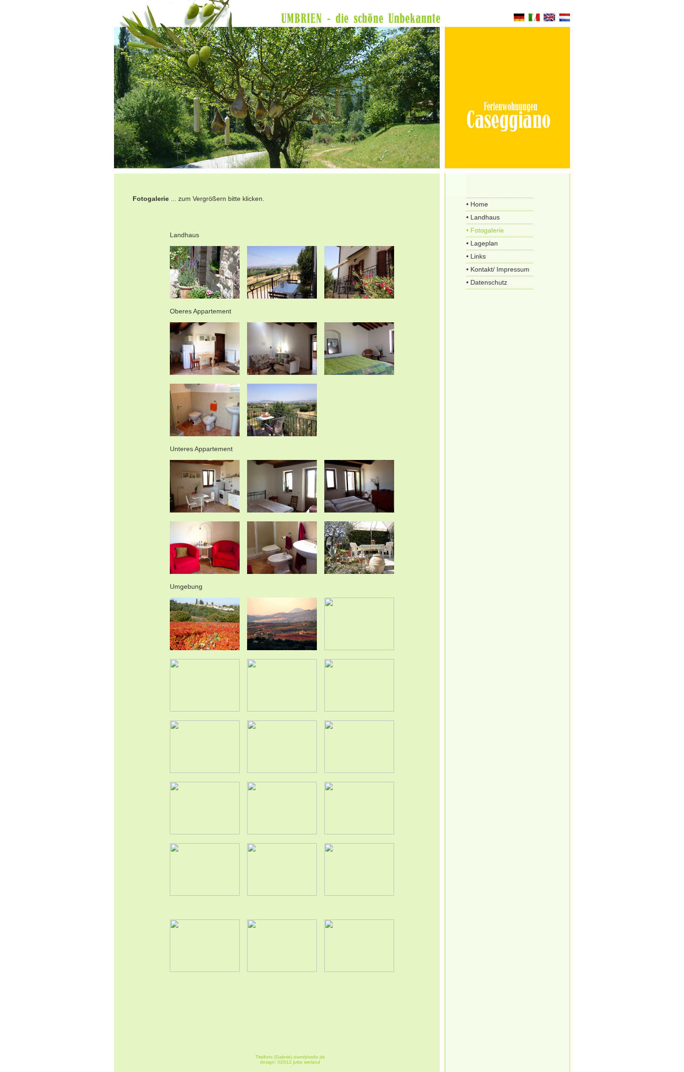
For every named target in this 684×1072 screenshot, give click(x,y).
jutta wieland (306, 1062)
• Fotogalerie (485, 230)
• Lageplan (482, 243)
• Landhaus (483, 217)
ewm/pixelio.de (309, 1056)
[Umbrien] (205, 969)
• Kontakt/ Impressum (498, 269)
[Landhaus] (205, 296)
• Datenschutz (486, 282)
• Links (476, 256)
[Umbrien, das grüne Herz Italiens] (205, 648)
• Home (477, 204)
